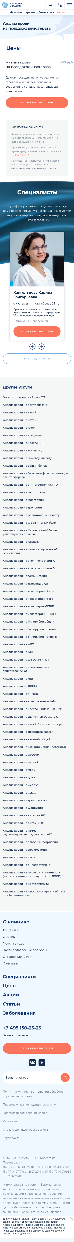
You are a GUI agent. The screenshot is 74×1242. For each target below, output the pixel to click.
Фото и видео (13, 943)
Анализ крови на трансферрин (25, 800)
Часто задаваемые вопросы (25, 950)
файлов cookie (53, 1230)
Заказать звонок (15, 1035)
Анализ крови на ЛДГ (18, 678)
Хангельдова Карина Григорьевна (32, 294)
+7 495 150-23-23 (20, 155)
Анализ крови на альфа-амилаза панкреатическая (26, 669)
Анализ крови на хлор (19, 427)
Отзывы (23, 303)
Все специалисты (37, 358)
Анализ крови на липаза (20, 694)
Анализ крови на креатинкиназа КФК (30, 701)
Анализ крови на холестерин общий (29, 591)
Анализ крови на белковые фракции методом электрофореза (35, 475)
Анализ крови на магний (21, 762)
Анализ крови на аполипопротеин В (29, 568)
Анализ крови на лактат (20, 857)
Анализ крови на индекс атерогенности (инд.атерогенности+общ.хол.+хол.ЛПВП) (32, 874)
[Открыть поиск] (50, 5)
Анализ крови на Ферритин (23, 808)
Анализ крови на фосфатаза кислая (28, 732)
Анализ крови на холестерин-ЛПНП (28, 598)
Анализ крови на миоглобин (23, 500)
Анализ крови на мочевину (22, 450)
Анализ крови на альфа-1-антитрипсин (30, 842)
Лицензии (11, 930)
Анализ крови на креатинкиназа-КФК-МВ (32, 709)
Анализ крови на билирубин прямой (29, 629)
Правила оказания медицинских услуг (30, 1104)
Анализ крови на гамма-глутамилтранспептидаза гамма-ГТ (27, 832)
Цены (10, 985)
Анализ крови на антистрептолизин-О (30, 484)
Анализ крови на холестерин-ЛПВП (28, 606)
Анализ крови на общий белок (25, 465)
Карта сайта (11, 1138)
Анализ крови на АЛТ (18, 644)
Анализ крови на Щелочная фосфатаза (30, 716)
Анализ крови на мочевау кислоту (27, 458)
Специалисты (20, 976)
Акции (61, 12)
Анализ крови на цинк (19, 777)
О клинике (16, 922)
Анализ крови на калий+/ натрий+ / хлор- (32, 724)
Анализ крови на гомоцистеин (25, 576)
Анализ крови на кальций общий (26, 739)
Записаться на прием (37, 102)
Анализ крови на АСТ (18, 652)
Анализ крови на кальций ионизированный (34, 747)
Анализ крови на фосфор (21, 754)
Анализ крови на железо (21, 785)
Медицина (16, 12)
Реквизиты (10, 1121)
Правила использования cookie (25, 1113)
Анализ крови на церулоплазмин (27, 884)
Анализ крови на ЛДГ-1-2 (20, 686)
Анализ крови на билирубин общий (28, 621)
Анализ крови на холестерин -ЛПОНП (30, 614)
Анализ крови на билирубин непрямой (31, 636)
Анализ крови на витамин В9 (24, 823)
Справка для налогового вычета (25, 1129)
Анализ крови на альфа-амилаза (26, 659)
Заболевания (19, 1013)
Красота (30, 12)
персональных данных (16, 1233)
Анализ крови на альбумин (22, 435)
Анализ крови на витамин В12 (24, 815)
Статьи (11, 1004)
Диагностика (46, 12)
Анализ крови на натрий (20, 420)
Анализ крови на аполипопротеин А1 (29, 560)
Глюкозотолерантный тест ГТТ (24, 397)
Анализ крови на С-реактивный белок (30, 522)
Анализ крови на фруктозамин (25, 849)
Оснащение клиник (18, 957)
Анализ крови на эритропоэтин (25, 405)
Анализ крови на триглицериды (26, 583)
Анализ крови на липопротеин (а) (27, 865)
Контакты (10, 963)
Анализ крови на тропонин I (23, 507)
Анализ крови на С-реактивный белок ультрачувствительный (30, 532)
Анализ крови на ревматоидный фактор (31, 515)
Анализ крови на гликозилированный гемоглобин (30, 551)
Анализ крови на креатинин (23, 443)
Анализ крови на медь (19, 770)
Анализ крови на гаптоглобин (24, 492)
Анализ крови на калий (19, 412)
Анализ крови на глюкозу (21, 541)
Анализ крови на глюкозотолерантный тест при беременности (34, 893)
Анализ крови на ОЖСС (20, 792)
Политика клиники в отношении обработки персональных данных (34, 1094)
